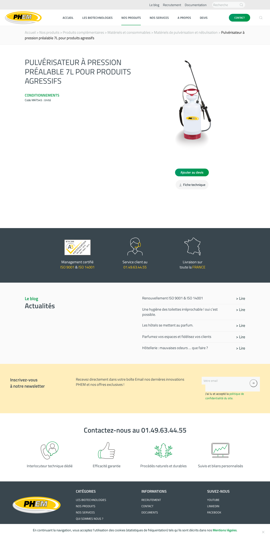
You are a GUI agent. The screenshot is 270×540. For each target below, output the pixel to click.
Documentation (196, 4)
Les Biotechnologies (97, 17)
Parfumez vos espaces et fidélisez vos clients (176, 336)
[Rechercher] (241, 5)
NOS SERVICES (85, 512)
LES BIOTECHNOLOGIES (91, 500)
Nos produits (131, 17)
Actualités (40, 305)
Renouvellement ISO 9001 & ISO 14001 (172, 298)
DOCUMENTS (149, 512)
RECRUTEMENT (151, 500)
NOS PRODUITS (85, 506)
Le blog (154, 4)
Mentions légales (225, 530)
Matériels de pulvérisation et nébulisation (186, 32)
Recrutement (172, 4)
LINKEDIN (213, 506)
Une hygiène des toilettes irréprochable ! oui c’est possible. (180, 311)
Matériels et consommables (128, 32)
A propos (184, 17)
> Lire (240, 298)
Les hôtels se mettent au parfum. (167, 325)
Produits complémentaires (83, 32)
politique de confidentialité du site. (224, 396)
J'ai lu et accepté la (224, 396)
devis (204, 17)
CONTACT (239, 18)
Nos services (159, 17)
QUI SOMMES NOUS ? (89, 518)
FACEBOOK (214, 512)
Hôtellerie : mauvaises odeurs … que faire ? (175, 348)
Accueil (68, 17)
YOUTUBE (213, 500)
